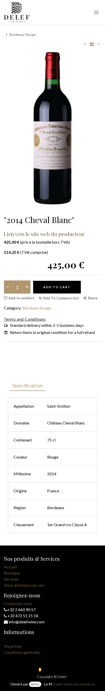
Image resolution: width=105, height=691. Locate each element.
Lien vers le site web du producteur (44, 233)
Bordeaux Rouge (22, 34)
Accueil (10, 566)
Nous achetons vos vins (24, 585)
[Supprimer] (8, 287)
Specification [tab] (27, 385)
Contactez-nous (18, 603)
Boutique (12, 572)
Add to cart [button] (57, 287)
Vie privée (12, 646)
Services (11, 579)
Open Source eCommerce (74, 684)
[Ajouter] (25, 287)
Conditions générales (22, 652)
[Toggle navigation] (96, 12)
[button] (58, 298)
